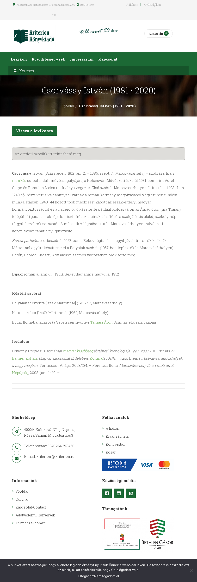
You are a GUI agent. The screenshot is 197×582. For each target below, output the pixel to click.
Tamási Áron (101, 322)
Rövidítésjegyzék (48, 59)
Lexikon (19, 59)
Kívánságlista (152, 4)
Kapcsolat (107, 59)
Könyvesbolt (116, 444)
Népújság (20, 372)
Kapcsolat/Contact (31, 507)
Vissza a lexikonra (34, 130)
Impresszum (81, 59)
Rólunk (22, 499)
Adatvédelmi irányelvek (35, 515)
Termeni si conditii (32, 523)
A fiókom (132, 4)
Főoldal (68, 106)
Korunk (96, 358)
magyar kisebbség (78, 351)
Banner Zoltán (24, 358)
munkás (19, 180)
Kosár (153, 33)
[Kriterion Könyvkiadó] (34, 36)
